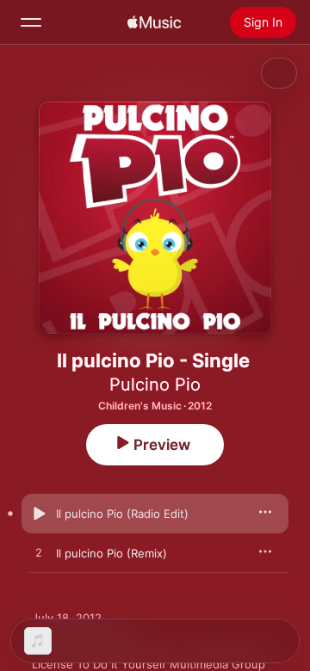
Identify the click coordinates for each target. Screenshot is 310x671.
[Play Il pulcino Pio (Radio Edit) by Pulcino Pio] (39, 513)
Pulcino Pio (155, 384)
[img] (154, 22)
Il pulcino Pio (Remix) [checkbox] (111, 553)
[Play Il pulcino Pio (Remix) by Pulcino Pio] (39, 553)
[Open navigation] (31, 22)
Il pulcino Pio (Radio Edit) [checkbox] (122, 513)
